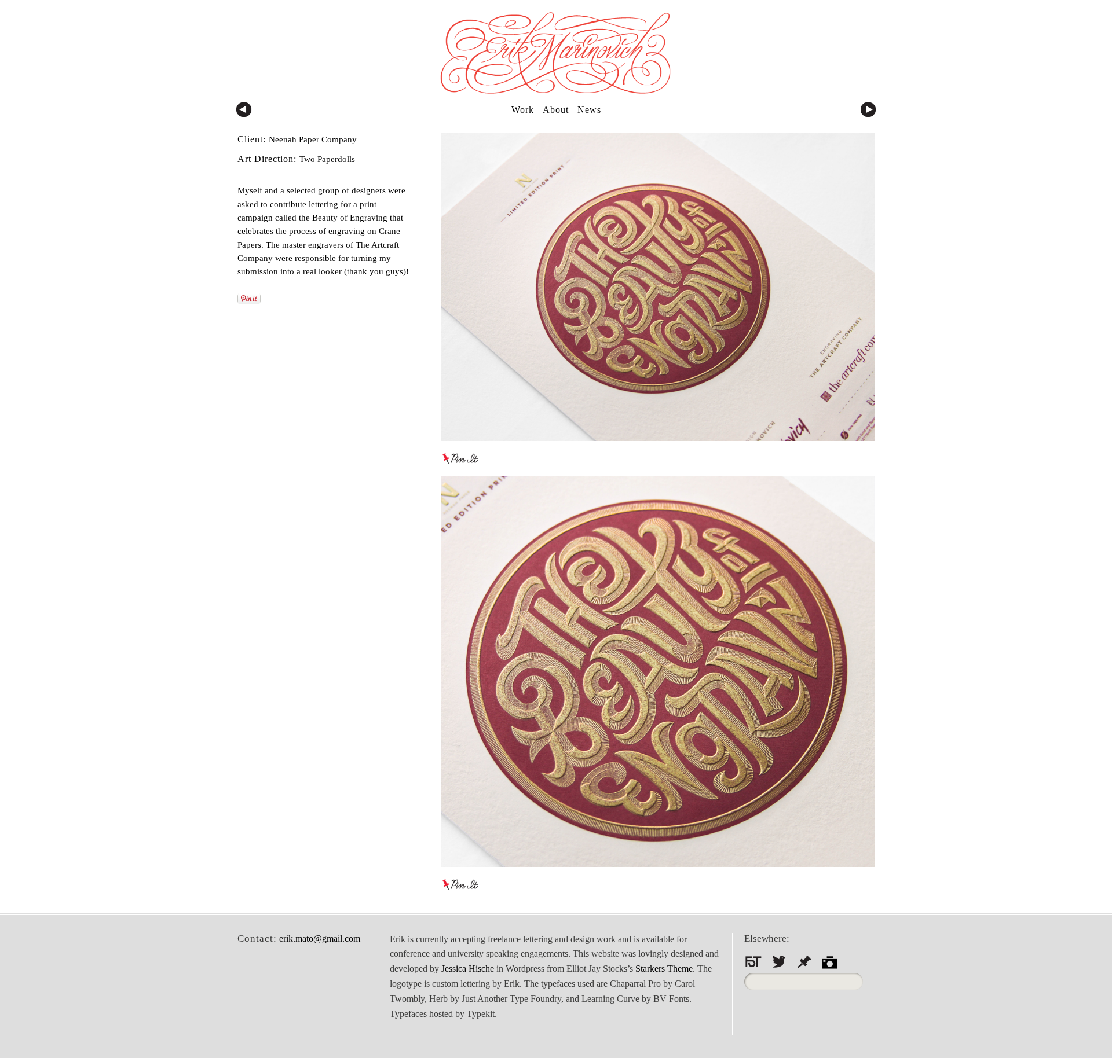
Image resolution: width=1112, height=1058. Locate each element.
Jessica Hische (467, 968)
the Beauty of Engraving (344, 217)
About (556, 110)
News (589, 110)
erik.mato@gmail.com (319, 938)
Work (522, 110)
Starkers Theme (664, 968)
